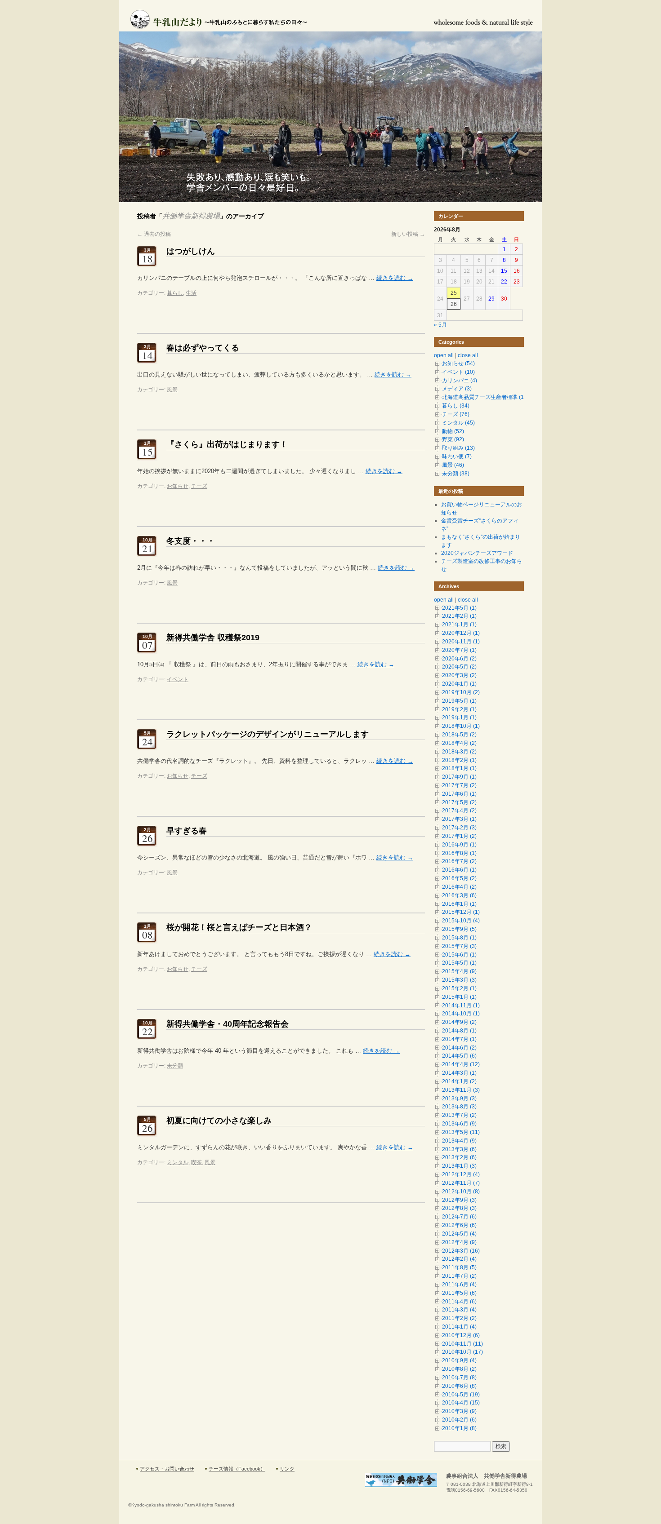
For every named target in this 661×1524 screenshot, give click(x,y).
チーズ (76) (455, 414)
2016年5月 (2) (459, 878)
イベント (177, 679)
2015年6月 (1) (459, 955)
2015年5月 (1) (459, 963)
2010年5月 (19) (461, 1394)
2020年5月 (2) (459, 667)
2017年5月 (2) (459, 802)
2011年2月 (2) (459, 1318)
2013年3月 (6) (459, 1149)
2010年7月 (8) (459, 1377)
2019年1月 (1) (459, 717)
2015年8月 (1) (459, 938)
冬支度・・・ (190, 540)
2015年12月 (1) (461, 912)
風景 (172, 389)
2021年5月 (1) (459, 608)
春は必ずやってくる (202, 347)
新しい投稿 (408, 234)
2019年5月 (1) (459, 701)
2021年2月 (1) (459, 616)
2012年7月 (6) (459, 1217)
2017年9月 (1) (459, 777)
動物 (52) (453, 431)
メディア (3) (457, 388)
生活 (191, 293)
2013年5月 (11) (461, 1132)
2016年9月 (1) (459, 845)
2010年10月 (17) (462, 1352)
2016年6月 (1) (459, 870)
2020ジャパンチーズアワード (477, 553)
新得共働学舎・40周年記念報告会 (227, 1023)
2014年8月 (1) (459, 1031)
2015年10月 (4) (461, 920)
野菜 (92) (453, 439)
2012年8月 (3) (459, 1208)
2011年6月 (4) (459, 1284)
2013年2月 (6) (459, 1157)
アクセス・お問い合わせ (167, 1468)
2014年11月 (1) (461, 1005)
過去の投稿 (154, 234)
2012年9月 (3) (459, 1200)
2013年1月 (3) (459, 1166)
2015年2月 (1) (459, 988)
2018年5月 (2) (459, 734)
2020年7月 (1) (459, 650)
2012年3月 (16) (461, 1251)
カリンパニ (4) (459, 380)
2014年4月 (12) (461, 1064)
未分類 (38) (455, 473)
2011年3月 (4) (459, 1310)
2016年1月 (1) (459, 904)
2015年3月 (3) (459, 980)
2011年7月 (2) (459, 1276)
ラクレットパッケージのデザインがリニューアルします (267, 734)
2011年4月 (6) (459, 1301)
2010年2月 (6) (459, 1420)
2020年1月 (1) (459, 684)
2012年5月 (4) (459, 1234)
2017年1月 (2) (459, 836)
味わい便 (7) (457, 456)
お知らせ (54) (458, 363)
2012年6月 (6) (459, 1225)
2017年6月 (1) (459, 794)
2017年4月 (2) (459, 810)
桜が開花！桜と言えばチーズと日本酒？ (239, 927)
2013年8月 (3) (459, 1106)
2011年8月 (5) (459, 1267)
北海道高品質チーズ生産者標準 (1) (484, 397)
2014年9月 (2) (459, 1022)
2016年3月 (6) (459, 895)
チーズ (199, 486)
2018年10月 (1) (461, 726)
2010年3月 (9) (459, 1411)
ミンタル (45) (458, 423)
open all (444, 355)
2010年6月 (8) (459, 1386)
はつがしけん (190, 251)
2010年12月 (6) (461, 1335)
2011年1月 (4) (459, 1327)
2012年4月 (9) (459, 1242)
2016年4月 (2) (459, 887)
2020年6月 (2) (459, 659)
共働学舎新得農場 (191, 216)
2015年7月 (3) (459, 946)
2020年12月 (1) (461, 633)
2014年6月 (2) (459, 1048)
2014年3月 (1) (459, 1073)
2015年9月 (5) (459, 929)
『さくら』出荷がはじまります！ (227, 444)
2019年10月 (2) (461, 692)
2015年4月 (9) (459, 971)
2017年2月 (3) (459, 827)
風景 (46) (453, 465)
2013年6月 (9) (459, 1124)
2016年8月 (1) (459, 853)
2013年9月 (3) (459, 1098)
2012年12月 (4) (461, 1174)
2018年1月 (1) (459, 768)
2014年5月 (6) (459, 1056)
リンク (287, 1468)
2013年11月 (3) (461, 1090)
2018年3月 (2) (459, 752)
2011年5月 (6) (459, 1293)
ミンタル (177, 1162)
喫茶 (196, 1162)
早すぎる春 (186, 830)
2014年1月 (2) (459, 1081)
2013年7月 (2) (459, 1115)
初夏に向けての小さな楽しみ (219, 1120)
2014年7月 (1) (459, 1039)
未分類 (175, 1066)
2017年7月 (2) (459, 785)
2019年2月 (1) (459, 709)
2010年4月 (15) (461, 1403)
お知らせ (177, 486)
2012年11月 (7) (461, 1183)
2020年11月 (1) (461, 641)
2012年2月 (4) (459, 1259)
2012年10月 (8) (461, 1191)
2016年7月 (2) (459, 861)
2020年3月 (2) (459, 675)
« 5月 (440, 325)
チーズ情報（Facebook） (237, 1468)
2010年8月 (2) (459, 1369)
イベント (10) (458, 372)
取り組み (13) (458, 448)
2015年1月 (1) (459, 997)
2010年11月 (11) (462, 1344)
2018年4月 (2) (459, 743)
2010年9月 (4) (459, 1360)
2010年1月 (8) (459, 1428)
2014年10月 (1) (461, 1013)
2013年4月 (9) (459, 1141)
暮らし (175, 293)
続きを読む (394, 278)
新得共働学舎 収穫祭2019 (212, 637)
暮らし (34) (455, 406)
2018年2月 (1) (459, 760)
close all (468, 355)
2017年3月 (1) (459, 819)
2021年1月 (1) (459, 624)
